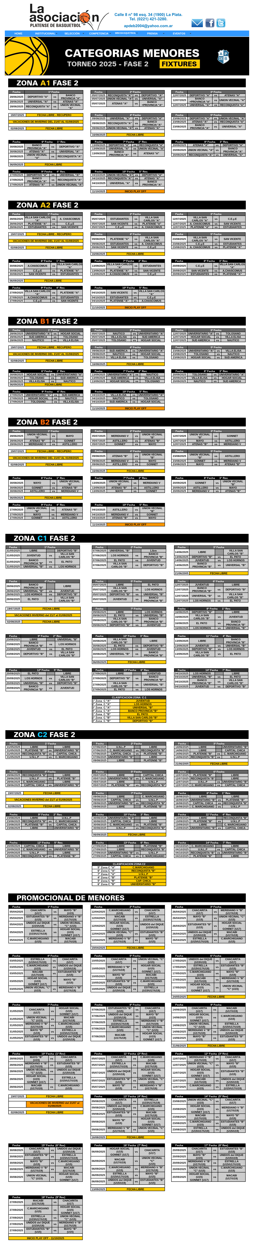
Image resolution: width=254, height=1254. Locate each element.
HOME (18, 33)
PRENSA (152, 33)
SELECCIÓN (72, 33)
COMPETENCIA (98, 33)
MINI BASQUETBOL (125, 33)
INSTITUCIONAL (45, 33)
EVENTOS (179, 33)
